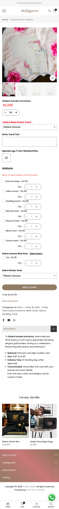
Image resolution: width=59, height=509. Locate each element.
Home (5, 20)
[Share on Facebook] (3, 320)
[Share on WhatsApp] (14, 320)
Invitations (20, 310)
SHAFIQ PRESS (29, 486)
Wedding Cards (9, 314)
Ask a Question (10, 301)
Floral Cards (8, 310)
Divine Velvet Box (11, 441)
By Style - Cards (40, 307)
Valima (42, 310)
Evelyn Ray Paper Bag (41, 441)
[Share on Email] (9, 320)
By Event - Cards (22, 307)
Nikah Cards (32, 310)
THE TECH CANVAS (36, 489)
